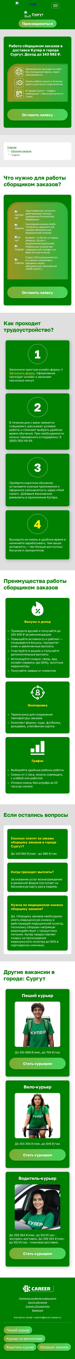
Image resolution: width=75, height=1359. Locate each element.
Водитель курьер (20, 1347)
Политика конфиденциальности (37, 1298)
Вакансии (37, 1310)
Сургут (37, 14)
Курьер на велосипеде (24, 1339)
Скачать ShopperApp (38, 1306)
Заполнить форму (22, 373)
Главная (11, 147)
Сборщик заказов (21, 151)
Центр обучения (37, 1302)
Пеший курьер (17, 1330)
